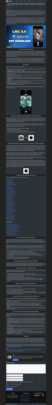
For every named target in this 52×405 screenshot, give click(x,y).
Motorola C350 (9, 180)
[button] (45, 1)
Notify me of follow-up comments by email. (14, 384)
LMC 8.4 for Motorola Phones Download (27, 349)
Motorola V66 (9, 212)
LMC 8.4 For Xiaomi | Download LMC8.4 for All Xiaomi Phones (15, 350)
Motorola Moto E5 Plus (11, 202)
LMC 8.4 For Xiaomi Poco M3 (25, 398)
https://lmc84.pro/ (25, 250)
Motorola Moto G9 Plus (11, 190)
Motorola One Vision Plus (11, 216)
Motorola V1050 (9, 196)
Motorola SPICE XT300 (11, 211)
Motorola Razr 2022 (10, 189)
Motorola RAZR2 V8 (10, 193)
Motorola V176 (9, 198)
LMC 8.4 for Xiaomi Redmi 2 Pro (12, 230)
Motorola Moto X (10, 206)
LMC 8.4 (10, 1)
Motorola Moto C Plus (10, 203)
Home (17, 1)
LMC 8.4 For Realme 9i (24, 396)
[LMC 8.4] (7, 1)
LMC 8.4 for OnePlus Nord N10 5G (12, 233)
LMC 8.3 (23, 332)
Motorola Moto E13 (10, 179)
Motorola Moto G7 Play (11, 218)
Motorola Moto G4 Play (11, 215)
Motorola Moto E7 (10, 199)
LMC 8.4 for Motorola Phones (17, 349)
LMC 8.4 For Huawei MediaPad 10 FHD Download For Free (15, 351)
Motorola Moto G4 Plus (11, 191)
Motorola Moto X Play (10, 217)
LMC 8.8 (27, 332)
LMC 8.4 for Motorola (10, 349)
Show (8, 8)
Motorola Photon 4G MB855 (11, 184)
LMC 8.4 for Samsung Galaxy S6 (12, 224)
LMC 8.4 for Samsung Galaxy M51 (12, 225)
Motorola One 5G (10, 185)
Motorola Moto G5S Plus (11, 209)
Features (25, 1)
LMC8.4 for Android (39, 1)
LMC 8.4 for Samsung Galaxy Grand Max (14, 226)
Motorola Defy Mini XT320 (11, 210)
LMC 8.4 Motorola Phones (37, 349)
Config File (29, 1)
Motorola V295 (9, 186)
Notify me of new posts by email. (12, 386)
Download (20, 1)
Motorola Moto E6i (10, 183)
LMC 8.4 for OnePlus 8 (11, 232)
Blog (33, 1)
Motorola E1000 (9, 197)
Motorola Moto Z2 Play (11, 204)
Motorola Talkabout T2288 (11, 192)
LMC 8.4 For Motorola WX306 (25, 395)
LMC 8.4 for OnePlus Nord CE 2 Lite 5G (13, 231)
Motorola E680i (9, 205)
